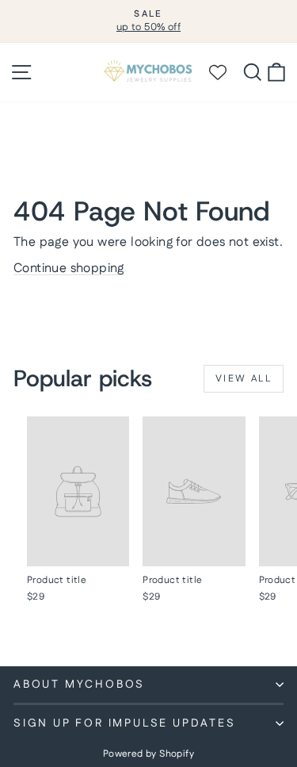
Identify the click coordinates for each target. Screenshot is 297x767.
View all (243, 378)
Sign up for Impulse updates (124, 723)
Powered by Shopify (148, 754)
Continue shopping (68, 268)
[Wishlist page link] (225, 72)
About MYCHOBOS (79, 684)
